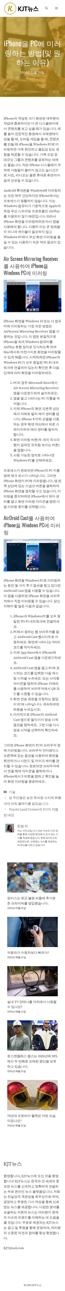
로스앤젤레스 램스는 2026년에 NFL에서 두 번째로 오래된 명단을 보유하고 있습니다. (32, 1061)
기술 (12, 792)
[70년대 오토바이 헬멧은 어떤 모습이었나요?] (32, 1107)
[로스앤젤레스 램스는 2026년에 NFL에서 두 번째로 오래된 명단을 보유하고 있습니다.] (32, 1048)
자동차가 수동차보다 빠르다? (28, 953)
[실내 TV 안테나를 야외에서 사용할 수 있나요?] (32, 993)
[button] (46, 8)
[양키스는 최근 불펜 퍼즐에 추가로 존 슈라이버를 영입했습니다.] (32, 890)
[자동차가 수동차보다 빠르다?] (32, 944)
